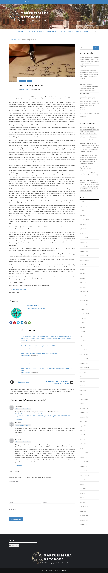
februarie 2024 (84, 238)
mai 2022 (82, 332)
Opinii (86, 31)
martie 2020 (83, 448)
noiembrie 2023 (84, 251)
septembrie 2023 (84, 260)
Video (77, 31)
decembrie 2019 (84, 462)
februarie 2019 (84, 506)
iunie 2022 (83, 327)
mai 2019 (82, 493)
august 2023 (83, 265)
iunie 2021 (83, 381)
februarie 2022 (84, 345)
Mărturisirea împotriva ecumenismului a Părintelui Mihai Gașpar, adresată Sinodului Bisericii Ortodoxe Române (89, 88)
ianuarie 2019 (83, 511)
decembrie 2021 (84, 354)
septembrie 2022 (84, 314)
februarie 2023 (84, 291)
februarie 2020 (84, 453)
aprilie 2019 (83, 498)
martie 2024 (83, 233)
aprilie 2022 (83, 336)
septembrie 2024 (84, 220)
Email (46, 502)
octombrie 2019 (84, 471)
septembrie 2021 (84, 368)
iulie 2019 (82, 484)
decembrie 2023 (84, 247)
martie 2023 (83, 287)
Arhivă (15, 2)
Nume (11, 502)
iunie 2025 (83, 215)
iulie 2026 (82, 202)
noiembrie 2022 (84, 305)
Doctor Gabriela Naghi (26, 347)
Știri (69, 31)
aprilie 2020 (83, 444)
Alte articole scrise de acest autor (36, 308)
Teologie (39, 31)
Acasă (10, 2)
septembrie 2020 (84, 421)
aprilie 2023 (83, 282)
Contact (27, 2)
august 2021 (83, 372)
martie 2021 (83, 394)
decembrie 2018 (84, 515)
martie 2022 (83, 341)
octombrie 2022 (84, 309)
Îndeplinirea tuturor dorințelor (29, 361)
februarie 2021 (84, 399)
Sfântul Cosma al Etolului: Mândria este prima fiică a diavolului (38, 346)
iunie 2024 (83, 224)
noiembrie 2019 (84, 466)
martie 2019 (83, 502)
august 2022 (83, 318)
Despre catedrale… (23, 382)
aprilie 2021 (83, 390)
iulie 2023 (82, 269)
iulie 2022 (82, 323)
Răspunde (19, 419)
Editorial (32, 31)
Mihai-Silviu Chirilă (26, 340)
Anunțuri (21, 2)
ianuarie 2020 (83, 457)
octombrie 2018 (84, 524)
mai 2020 (82, 439)
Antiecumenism (51, 31)
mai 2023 (82, 278)
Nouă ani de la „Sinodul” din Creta (89, 113)
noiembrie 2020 (84, 412)
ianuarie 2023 (83, 296)
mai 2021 (82, 385)
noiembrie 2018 (84, 520)
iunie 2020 (83, 435)
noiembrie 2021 (84, 359)
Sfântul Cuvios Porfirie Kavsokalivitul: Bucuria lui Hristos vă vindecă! (40, 353)
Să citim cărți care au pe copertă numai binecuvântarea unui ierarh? (57, 382)
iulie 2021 (82, 377)
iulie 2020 (82, 430)
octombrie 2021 (84, 363)
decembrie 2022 (84, 300)
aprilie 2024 (83, 229)
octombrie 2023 (84, 256)
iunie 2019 (83, 489)
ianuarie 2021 (83, 403)
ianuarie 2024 (83, 242)
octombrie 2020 (84, 417)
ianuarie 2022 (83, 350)
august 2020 (83, 426)
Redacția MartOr (25, 89)
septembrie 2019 (84, 475)
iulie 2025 (82, 211)
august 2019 (83, 480)
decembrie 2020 (84, 408)
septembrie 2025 (84, 206)
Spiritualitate (23, 80)
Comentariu (14, 482)
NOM (62, 31)
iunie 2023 (83, 273)
